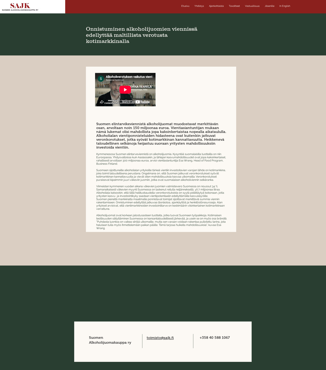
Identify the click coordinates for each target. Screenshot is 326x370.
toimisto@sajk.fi (160, 338)
